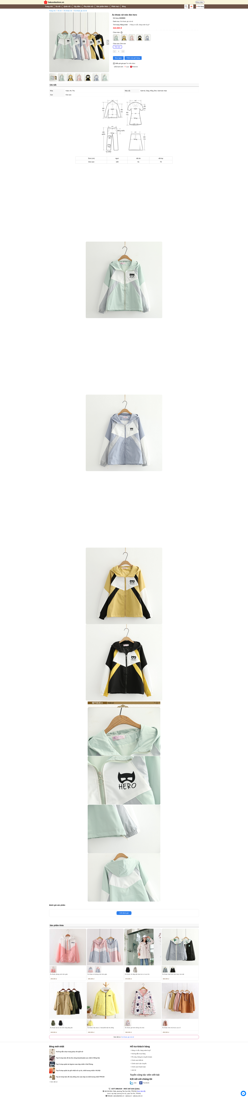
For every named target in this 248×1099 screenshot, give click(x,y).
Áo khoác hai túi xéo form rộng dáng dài (61, 1027)
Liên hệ (133, 1070)
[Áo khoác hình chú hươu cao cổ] (180, 1000)
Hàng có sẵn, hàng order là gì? (139, 24)
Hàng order (124, 24)
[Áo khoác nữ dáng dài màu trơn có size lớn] (142, 947)
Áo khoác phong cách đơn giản (59, 974)
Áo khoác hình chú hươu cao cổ (171, 1027)
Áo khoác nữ (68, 11)
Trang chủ (49, 6)
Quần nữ (67, 6)
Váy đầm (77, 6)
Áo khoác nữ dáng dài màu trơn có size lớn (137, 974)
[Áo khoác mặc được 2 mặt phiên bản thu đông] (105, 1000)
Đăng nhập (199, 2)
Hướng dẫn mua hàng (138, 1053)
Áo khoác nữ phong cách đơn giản (97, 974)
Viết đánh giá (124, 913)
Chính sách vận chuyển (138, 1063)
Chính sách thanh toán (138, 1067)
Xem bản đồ (141, 1091)
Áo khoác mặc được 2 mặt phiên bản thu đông (100, 1027)
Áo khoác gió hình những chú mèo (134, 1027)
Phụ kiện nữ (88, 6)
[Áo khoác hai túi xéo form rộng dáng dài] (68, 1000)
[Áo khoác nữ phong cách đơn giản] (105, 947)
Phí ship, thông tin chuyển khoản (141, 1057)
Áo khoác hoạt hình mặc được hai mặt (173, 974)
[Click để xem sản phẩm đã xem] (191, 6)
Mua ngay (118, 58)
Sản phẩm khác (102, 6)
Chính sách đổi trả (137, 1060)
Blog (124, 6)
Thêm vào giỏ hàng (133, 58)
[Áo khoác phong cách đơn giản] (68, 947)
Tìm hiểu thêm (130, 63)
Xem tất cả (53, 1082)
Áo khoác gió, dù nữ (80, 11)
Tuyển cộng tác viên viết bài (144, 1075)
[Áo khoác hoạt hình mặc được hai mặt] (180, 947)
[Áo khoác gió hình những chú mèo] (142, 1000)
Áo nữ (58, 6)
